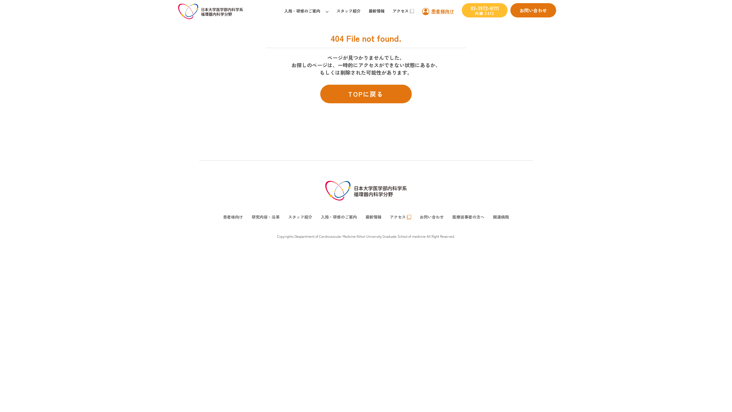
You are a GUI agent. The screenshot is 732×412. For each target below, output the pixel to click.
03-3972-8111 (485, 10)
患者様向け (442, 11)
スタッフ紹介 (349, 11)
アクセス (401, 11)
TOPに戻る (365, 93)
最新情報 (377, 11)
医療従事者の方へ (468, 217)
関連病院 (501, 217)
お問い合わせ (533, 10)
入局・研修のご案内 (302, 11)
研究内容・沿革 (266, 217)
